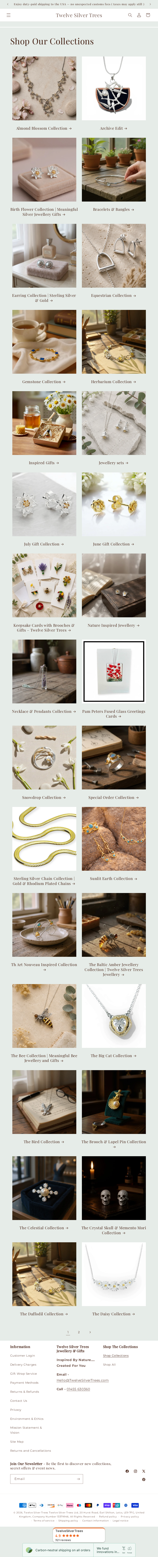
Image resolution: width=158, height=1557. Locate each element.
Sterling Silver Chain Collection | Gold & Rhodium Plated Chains (44, 881)
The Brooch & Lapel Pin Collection (114, 1141)
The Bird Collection (42, 1141)
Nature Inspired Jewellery (111, 625)
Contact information (95, 1520)
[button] (8, 15)
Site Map (17, 1441)
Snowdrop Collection (41, 797)
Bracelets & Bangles (111, 209)
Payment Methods (24, 1382)
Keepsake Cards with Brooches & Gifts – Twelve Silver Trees (44, 627)
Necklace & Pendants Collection (41, 711)
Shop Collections (116, 1355)
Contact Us (18, 1401)
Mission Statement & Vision (26, 1430)
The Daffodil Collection (41, 1313)
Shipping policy (68, 1520)
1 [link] (68, 1332)
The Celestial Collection (41, 1227)
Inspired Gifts (42, 462)
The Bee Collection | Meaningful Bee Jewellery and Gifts (44, 1058)
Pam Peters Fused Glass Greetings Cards (113, 714)
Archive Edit (111, 128)
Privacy (15, 1410)
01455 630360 (78, 1389)
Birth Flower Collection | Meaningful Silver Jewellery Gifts (44, 212)
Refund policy (108, 1516)
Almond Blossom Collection (42, 128)
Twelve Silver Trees (36, 1512)
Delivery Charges (23, 1364)
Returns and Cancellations (30, 1450)
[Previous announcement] (7, 4)
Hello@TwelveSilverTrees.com (83, 1380)
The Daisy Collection (111, 1313)
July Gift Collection (41, 544)
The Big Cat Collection (111, 1055)
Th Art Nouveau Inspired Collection (44, 964)
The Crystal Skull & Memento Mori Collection (114, 1230)
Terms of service (44, 1520)
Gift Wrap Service (23, 1373)
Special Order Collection (111, 797)
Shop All (109, 1364)
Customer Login (22, 1355)
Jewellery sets (111, 462)
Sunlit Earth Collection (111, 878)
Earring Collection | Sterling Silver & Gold (44, 298)
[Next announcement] (150, 4)
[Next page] (90, 1332)
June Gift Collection (111, 544)
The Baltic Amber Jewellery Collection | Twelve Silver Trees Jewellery (114, 969)
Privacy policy (130, 1516)
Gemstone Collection (41, 381)
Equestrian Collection (111, 295)
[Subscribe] (78, 1479)
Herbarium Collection (111, 381)
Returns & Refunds (24, 1391)
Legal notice (121, 1520)
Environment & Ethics (27, 1419)
